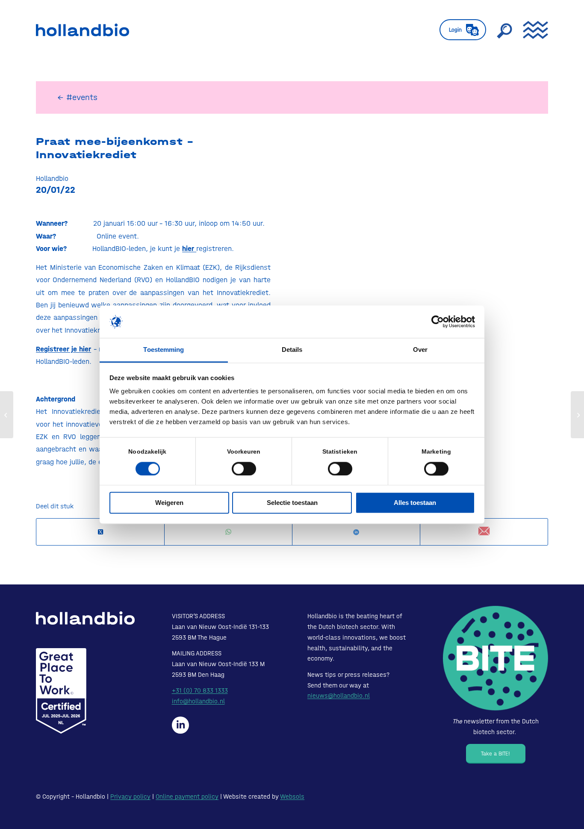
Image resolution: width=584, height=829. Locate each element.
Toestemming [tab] (163, 350)
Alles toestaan (415, 503)
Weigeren (169, 503)
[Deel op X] (100, 532)
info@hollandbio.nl (198, 701)
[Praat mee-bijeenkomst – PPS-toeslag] (6, 414)
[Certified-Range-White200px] (61, 691)
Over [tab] (420, 350)
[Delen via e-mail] (484, 532)
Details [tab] (292, 350)
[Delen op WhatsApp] (228, 532)
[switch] (244, 468)
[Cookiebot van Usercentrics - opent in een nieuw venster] (437, 321)
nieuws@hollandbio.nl (338, 695)
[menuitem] (463, 30)
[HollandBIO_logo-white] (85, 618)
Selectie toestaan (292, 503)
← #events (77, 97)
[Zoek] (504, 30)
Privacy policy (130, 796)
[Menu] (532, 30)
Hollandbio (52, 178)
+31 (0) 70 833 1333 (200, 690)
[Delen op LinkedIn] (356, 532)
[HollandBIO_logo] (82, 30)
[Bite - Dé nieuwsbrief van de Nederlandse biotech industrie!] (495, 658)
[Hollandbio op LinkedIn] (180, 725)
